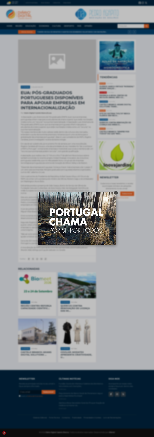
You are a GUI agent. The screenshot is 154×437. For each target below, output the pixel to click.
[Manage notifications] (4, 433)
